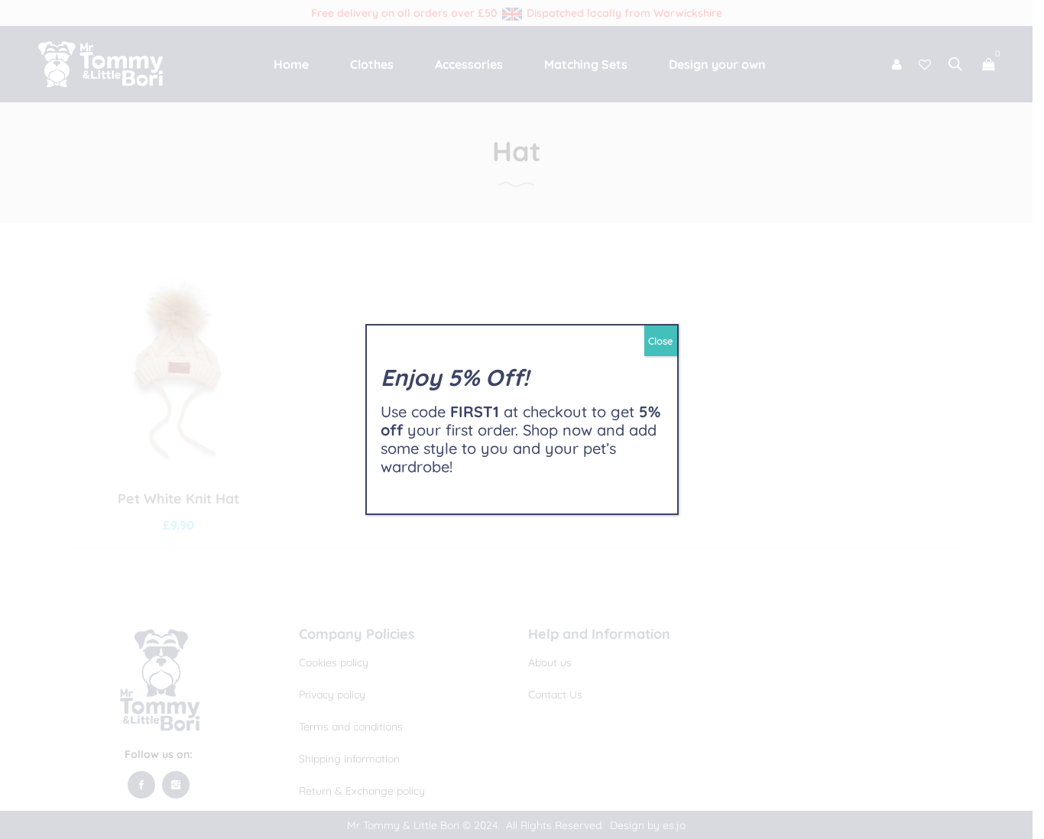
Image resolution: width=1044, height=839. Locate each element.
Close (660, 341)
